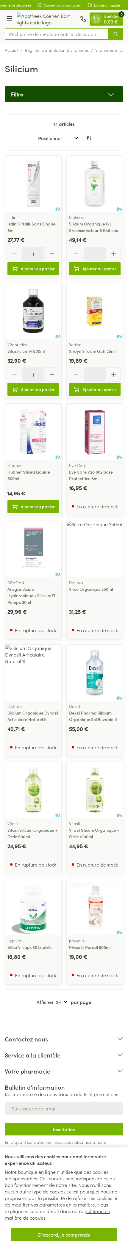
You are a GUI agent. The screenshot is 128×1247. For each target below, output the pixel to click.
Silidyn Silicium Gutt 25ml (92, 351)
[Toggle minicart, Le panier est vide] (96, 19)
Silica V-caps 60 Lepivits (29, 947)
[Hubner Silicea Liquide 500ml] (33, 432)
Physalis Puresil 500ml (89, 947)
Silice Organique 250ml (91, 589)
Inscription (64, 1129)
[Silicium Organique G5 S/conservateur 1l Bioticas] (95, 184)
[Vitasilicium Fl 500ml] (33, 311)
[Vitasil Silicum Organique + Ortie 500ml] (33, 790)
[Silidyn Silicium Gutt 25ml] (95, 311)
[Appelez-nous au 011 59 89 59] (83, 19)
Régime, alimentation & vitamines (57, 50)
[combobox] (56, 34)
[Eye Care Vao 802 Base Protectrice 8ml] (95, 432)
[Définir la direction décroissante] (88, 138)
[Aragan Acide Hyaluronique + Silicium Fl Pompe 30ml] (33, 549)
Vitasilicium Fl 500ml (26, 351)
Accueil (11, 50)
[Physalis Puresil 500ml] (95, 907)
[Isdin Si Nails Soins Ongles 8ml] (33, 184)
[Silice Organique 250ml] (95, 549)
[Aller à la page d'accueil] (47, 19)
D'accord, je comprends (64, 1234)
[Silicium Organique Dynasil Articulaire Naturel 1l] (33, 673)
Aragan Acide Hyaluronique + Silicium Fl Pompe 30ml (31, 595)
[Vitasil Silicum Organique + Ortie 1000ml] (95, 790)
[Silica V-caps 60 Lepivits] (33, 907)
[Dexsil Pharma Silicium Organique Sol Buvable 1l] (95, 673)
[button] (64, 94)
